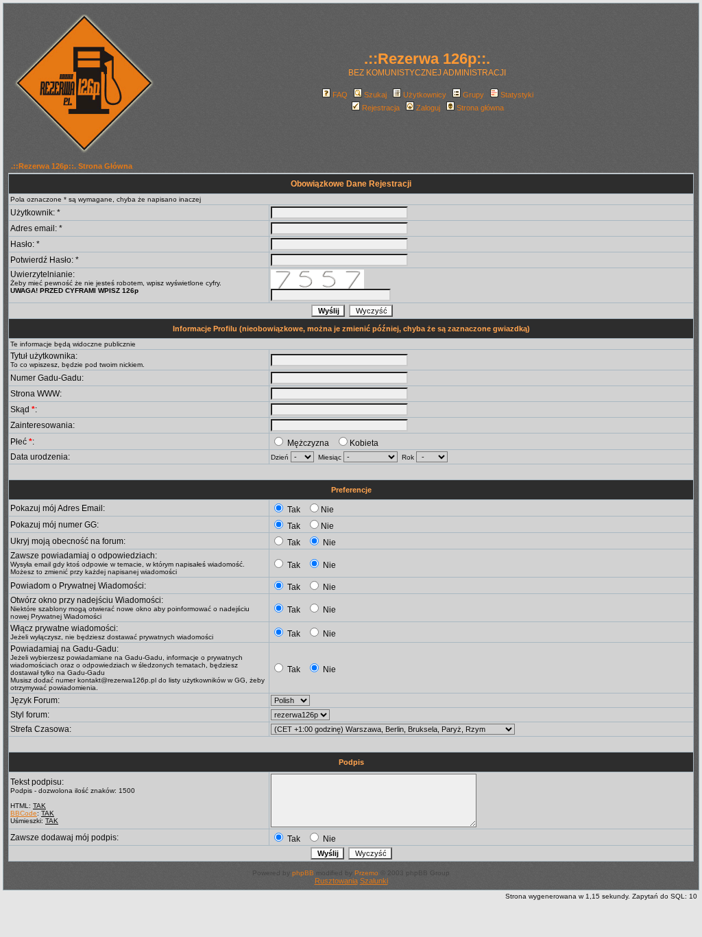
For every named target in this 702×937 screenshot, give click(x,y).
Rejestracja (381, 108)
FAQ (340, 95)
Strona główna (480, 108)
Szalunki (374, 881)
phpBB (303, 873)
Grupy (473, 95)
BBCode (23, 813)
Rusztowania (336, 881)
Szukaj (375, 95)
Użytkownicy (424, 95)
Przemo (366, 873)
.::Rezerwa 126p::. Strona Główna (71, 166)
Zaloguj (428, 108)
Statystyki (516, 95)
